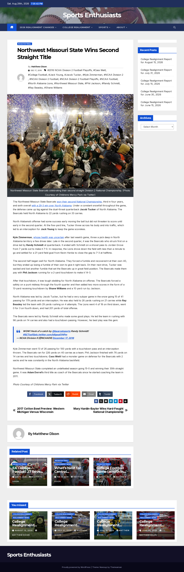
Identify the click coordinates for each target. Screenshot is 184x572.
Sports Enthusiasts (92, 15)
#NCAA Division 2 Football (43, 79)
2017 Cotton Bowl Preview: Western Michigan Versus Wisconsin (40, 410)
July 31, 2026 (64, 530)
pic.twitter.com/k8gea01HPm (50, 334)
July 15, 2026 (107, 530)
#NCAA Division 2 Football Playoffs (79, 79)
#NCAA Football (109, 79)
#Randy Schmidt (111, 83)
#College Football (37, 74)
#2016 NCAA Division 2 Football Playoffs (69, 70)
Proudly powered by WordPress (76, 567)
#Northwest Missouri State (68, 83)
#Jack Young (55, 74)
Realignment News (63, 464)
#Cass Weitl (99, 70)
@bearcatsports (61, 331)
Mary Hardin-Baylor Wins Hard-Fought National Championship (98, 410)
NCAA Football (24, 44)
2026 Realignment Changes (37, 27)
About (121, 27)
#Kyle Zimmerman (92, 74)
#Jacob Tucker (72, 74)
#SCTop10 (28, 334)
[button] (174, 27)
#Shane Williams (53, 87)
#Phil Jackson (92, 83)
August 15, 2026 (24, 530)
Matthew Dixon (39, 66)
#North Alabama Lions (40, 83)
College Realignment (77, 27)
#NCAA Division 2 (113, 74)
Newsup (103, 567)
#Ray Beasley (35, 87)
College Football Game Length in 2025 (110, 471)
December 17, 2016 (63, 338)
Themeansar (116, 567)
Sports (104, 27)
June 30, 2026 (150, 530)
